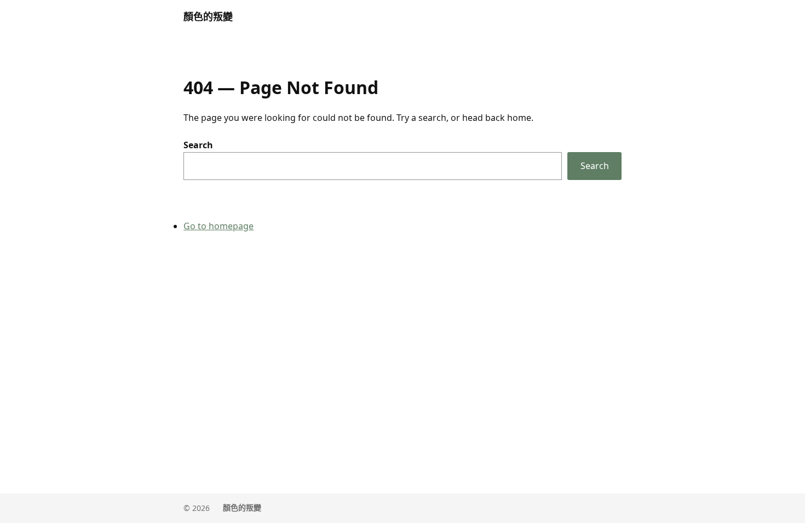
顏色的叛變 (208, 16)
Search (198, 145)
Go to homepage (218, 226)
